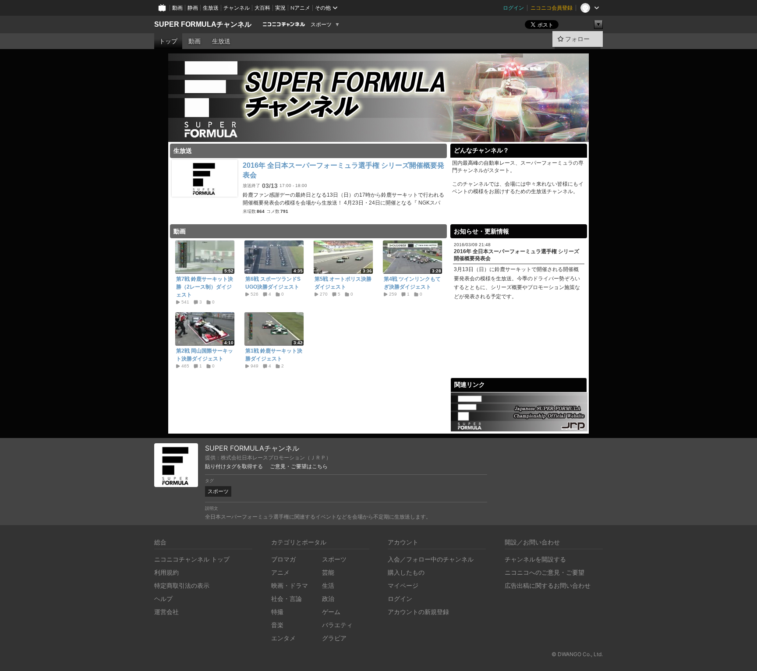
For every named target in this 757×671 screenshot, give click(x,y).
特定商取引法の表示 (181, 585)
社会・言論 (286, 598)
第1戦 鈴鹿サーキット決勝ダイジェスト (273, 355)
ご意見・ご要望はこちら (299, 466)
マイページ (403, 585)
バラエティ (337, 625)
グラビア (334, 638)
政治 (328, 598)
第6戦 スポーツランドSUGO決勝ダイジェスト (273, 283)
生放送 (211, 7)
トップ (168, 41)
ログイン (513, 7)
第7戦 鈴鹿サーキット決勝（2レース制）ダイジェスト (204, 287)
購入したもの (406, 572)
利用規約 (166, 572)
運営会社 (166, 611)
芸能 (328, 572)
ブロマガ (283, 559)
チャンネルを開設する (535, 559)
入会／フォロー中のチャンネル (431, 559)
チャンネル (236, 7)
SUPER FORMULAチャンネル (202, 24)
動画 (177, 7)
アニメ (280, 572)
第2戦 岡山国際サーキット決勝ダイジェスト (204, 355)
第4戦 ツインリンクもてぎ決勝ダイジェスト (412, 283)
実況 (280, 7)
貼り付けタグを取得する (234, 466)
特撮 (277, 611)
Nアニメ (300, 7)
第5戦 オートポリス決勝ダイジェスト (343, 283)
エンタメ (283, 638)
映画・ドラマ (289, 585)
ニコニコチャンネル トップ (192, 559)
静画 (192, 7)
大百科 (262, 7)
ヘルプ (163, 598)
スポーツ (321, 24)
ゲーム (331, 611)
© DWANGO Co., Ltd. (577, 654)
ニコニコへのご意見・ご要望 (544, 572)
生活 (328, 585)
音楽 (277, 625)
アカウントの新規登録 (418, 611)
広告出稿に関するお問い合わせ (548, 585)
